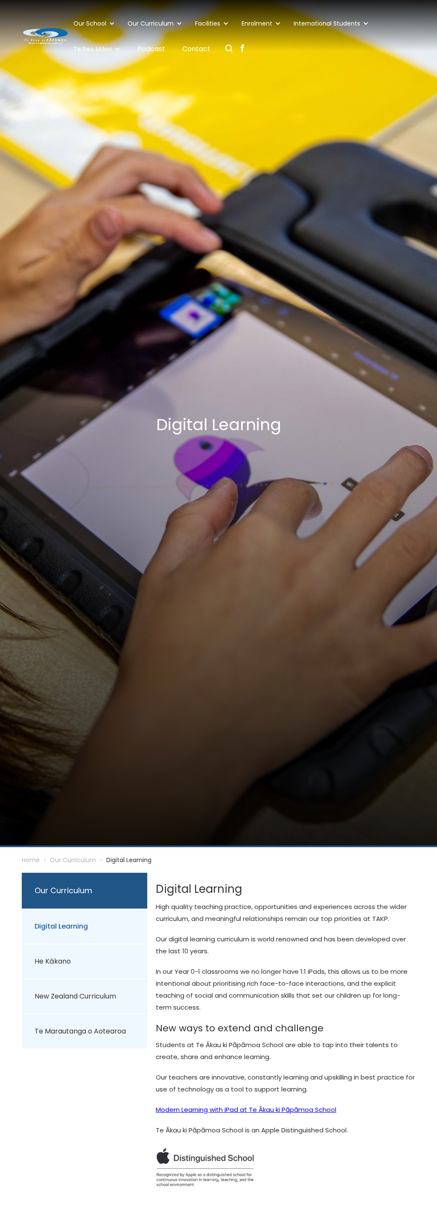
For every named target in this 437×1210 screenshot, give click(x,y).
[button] (96, 23)
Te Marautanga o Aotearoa (80, 1031)
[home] (45, 36)
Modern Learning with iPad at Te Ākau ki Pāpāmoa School (246, 1109)
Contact (196, 49)
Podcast (151, 49)
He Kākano (53, 961)
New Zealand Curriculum (75, 996)
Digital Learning (61, 926)
